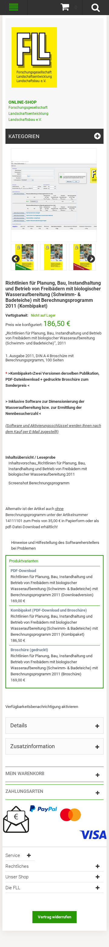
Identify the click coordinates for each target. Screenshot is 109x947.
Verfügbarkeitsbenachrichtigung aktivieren (41, 706)
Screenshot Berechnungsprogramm (38, 483)
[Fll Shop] (34, 54)
